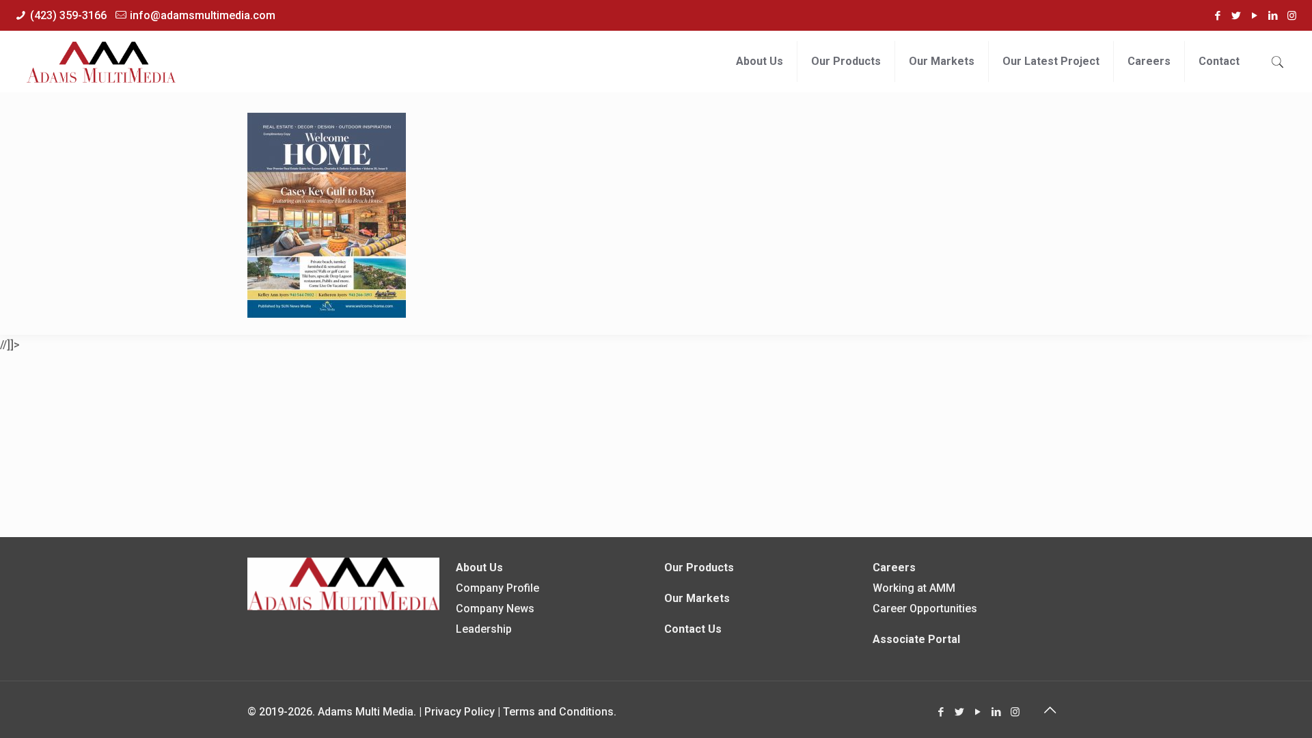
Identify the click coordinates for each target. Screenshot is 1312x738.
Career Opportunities (925, 608)
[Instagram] (1292, 16)
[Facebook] (1218, 16)
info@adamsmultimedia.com (202, 15)
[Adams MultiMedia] (101, 61)
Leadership (484, 629)
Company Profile (497, 588)
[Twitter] (1236, 16)
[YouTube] (1255, 16)
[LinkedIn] (1273, 16)
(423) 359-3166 (68, 15)
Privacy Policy (459, 711)
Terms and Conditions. (559, 711)
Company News (495, 608)
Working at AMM (914, 588)
